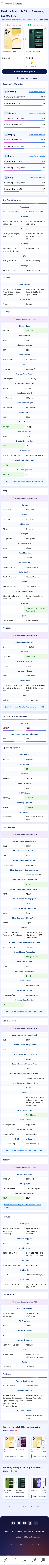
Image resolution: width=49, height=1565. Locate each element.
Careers (18, 1531)
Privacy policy (15, 1537)
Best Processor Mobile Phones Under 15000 (24, 707)
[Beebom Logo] (13, 3)
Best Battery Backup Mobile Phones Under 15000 (22, 1206)
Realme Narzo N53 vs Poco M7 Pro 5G (16, 1456)
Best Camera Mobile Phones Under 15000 (24, 1011)
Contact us (29, 1531)
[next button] (43, 1447)
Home (4, 1507)
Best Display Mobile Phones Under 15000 (24, 481)
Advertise (40, 1531)
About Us (9, 1531)
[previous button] (6, 1447)
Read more (43, 20)
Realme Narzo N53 (9, 51)
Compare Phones (15, 1507)
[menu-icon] (3, 3)
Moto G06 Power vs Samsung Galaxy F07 (16, 1496)
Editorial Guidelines (31, 1537)
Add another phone (24, 71)
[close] (22, 28)
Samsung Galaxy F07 (33, 51)
